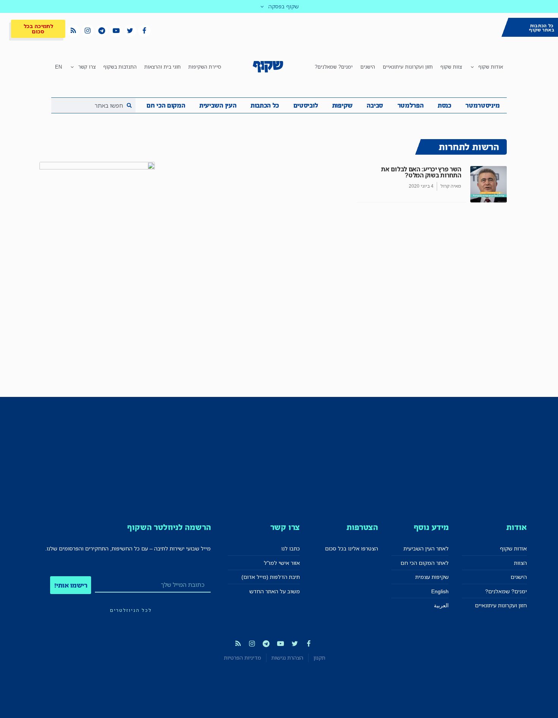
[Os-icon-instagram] (88, 31)
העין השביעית (217, 105)
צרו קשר (87, 66)
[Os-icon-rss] (73, 31)
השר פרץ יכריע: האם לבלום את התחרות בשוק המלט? (421, 172)
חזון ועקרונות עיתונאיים (408, 66)
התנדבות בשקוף (120, 66)
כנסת (444, 105)
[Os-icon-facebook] (144, 31)
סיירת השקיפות (204, 66)
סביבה (375, 105)
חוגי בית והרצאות (162, 66)
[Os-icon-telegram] (102, 31)
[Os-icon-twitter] (130, 31)
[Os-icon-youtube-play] (116, 31)
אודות (516, 527)
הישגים (367, 66)
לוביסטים (305, 105)
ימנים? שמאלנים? (334, 66)
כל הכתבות (265, 105)
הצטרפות (362, 527)
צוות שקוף (451, 66)
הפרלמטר (410, 105)
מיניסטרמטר (482, 105)
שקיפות (342, 105)
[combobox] (93, 105)
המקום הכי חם (166, 105)
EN (58, 66)
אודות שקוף (490, 66)
